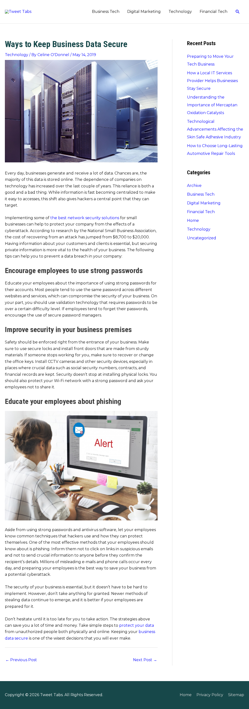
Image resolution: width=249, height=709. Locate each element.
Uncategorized (201, 238)
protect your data (136, 625)
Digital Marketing (144, 11)
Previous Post (21, 660)
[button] (237, 11)
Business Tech (105, 11)
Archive (194, 185)
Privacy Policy (209, 694)
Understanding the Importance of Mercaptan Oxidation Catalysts (212, 105)
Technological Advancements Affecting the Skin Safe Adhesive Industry (215, 129)
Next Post (145, 660)
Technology (180, 11)
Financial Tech (213, 11)
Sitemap (236, 694)
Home (193, 220)
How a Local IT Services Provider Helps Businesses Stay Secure (212, 81)
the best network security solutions (84, 218)
